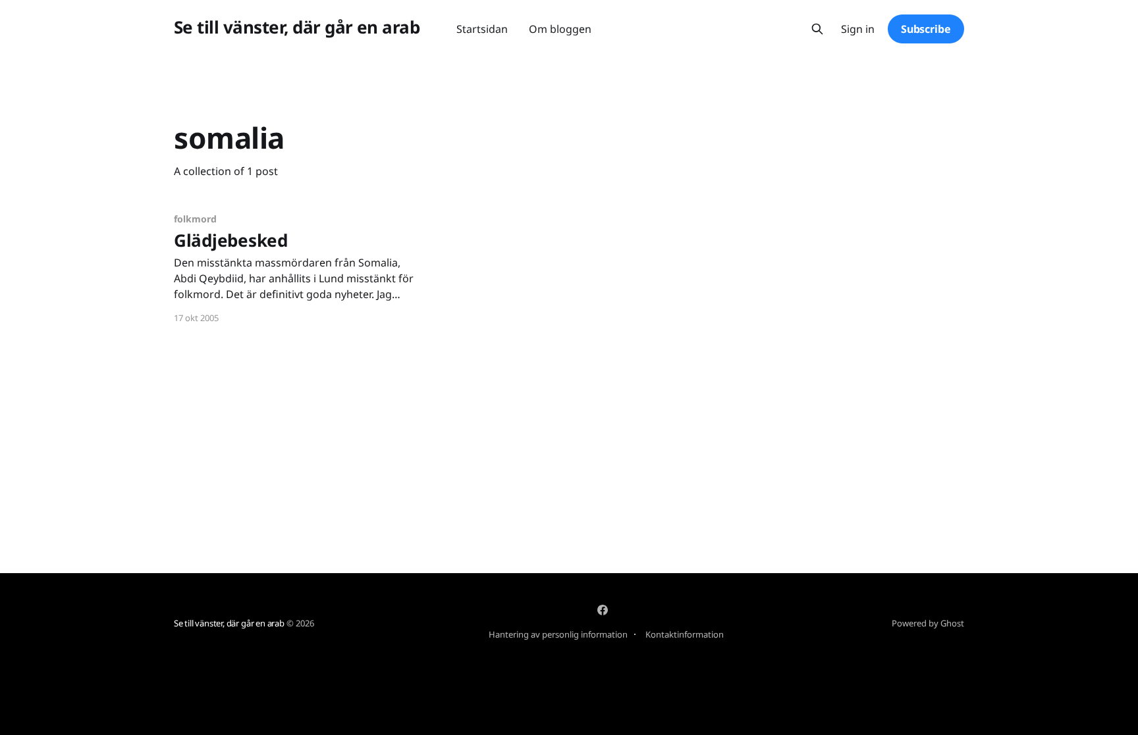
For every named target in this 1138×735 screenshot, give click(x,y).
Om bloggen (560, 29)
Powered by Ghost (928, 623)
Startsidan (482, 29)
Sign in (858, 29)
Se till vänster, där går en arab (297, 27)
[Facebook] (602, 610)
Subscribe (926, 29)
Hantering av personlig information (558, 634)
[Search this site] (817, 28)
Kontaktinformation (684, 634)
